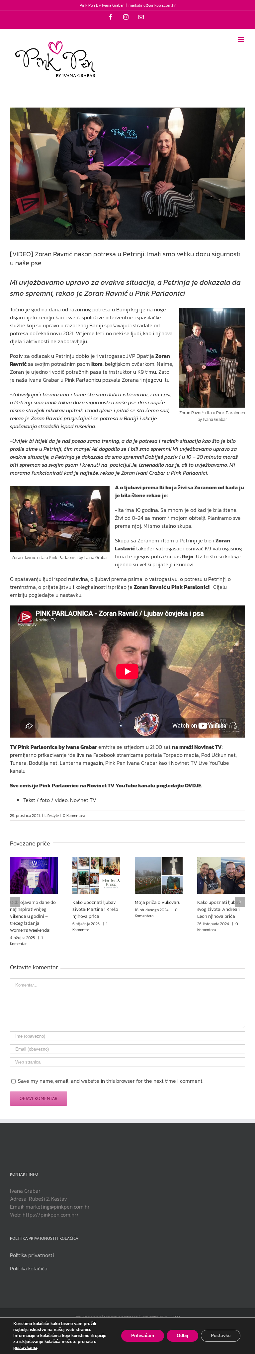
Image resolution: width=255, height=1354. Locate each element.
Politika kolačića (28, 1268)
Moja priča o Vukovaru (158, 902)
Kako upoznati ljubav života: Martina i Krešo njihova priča (95, 909)
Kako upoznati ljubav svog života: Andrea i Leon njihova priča (219, 909)
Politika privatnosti (32, 1255)
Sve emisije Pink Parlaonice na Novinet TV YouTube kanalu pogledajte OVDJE (105, 785)
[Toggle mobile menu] (241, 39)
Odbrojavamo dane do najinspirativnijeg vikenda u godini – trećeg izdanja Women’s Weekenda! (33, 916)
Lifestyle (51, 816)
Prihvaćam (142, 1335)
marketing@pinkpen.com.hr (152, 5)
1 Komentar (26, 941)
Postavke (220, 1335)
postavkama (25, 1348)
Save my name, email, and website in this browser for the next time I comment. (111, 1081)
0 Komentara (74, 816)
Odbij (182, 1335)
